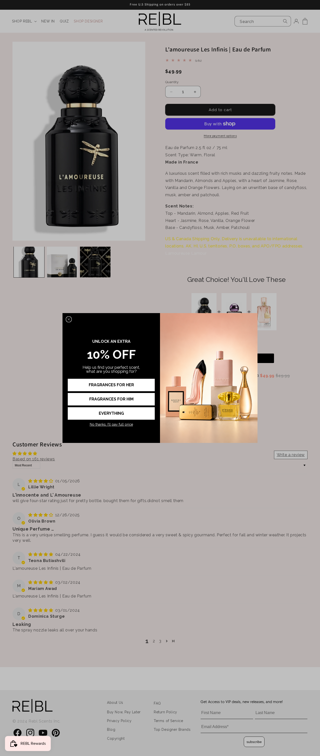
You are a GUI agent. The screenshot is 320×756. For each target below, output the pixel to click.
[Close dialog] (68, 319)
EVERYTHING (111, 413)
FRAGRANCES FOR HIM (111, 399)
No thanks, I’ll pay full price (111, 424)
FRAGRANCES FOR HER (111, 384)
